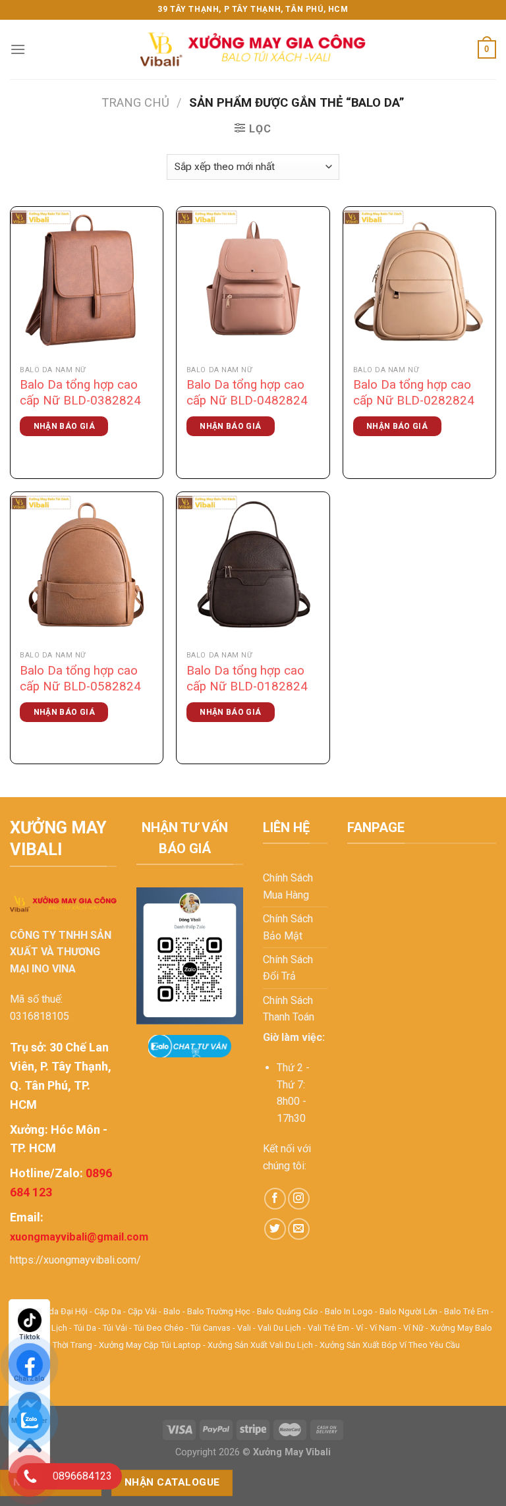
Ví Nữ (413, 1328)
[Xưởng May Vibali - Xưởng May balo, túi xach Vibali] (253, 49)
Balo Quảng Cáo (287, 1311)
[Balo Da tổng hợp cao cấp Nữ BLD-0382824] (87, 283)
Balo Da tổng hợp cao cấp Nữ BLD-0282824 (413, 392)
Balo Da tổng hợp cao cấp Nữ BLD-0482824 (247, 392)
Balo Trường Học (218, 1311)
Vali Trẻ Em (328, 1328)
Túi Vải (115, 1328)
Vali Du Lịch (279, 1328)
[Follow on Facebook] (275, 1199)
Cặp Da (107, 1311)
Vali (244, 1328)
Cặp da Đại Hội (60, 1311)
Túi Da (85, 1328)
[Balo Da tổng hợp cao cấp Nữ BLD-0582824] (87, 568)
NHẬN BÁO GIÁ (64, 426)
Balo (172, 1311)
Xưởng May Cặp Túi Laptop (150, 1345)
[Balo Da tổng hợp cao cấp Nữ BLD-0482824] (253, 283)
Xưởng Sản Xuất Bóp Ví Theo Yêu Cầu (390, 1345)
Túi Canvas (210, 1328)
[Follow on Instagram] (299, 1199)
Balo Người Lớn (408, 1311)
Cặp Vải (142, 1311)
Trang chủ (135, 102)
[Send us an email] (299, 1229)
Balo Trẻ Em (466, 1311)
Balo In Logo (349, 1311)
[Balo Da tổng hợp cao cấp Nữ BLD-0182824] (253, 568)
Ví (359, 1328)
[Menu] (18, 49)
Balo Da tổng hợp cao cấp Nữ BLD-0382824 (80, 392)
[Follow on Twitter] (275, 1229)
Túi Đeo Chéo (159, 1328)
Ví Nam (383, 1328)
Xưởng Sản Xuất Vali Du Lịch (260, 1345)
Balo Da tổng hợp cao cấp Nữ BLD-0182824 (247, 678)
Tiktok (29, 1337)
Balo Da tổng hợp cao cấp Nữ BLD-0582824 (80, 678)
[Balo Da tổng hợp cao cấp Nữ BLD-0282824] (419, 283)
